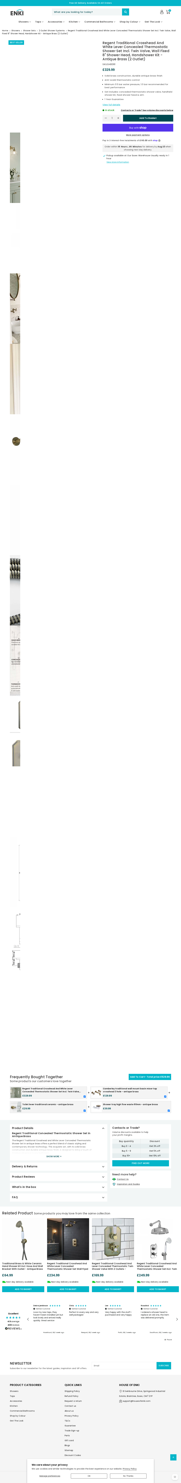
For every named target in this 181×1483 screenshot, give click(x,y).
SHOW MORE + (54, 1156)
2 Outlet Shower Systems (52, 30)
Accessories (16, 1401)
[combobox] (90, 11)
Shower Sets (29, 30)
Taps (12, 1396)
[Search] (125, 11)
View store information (117, 162)
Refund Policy (71, 1396)
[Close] (117, 12)
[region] (102, 1319)
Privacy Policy (130, 1468)
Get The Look (16, 1420)
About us (69, 1410)
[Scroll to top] (173, 1457)
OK (89, 1476)
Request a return (73, 1401)
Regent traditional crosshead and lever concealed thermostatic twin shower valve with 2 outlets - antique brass (112, 1267)
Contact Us (123, 1179)
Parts (67, 1435)
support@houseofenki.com (137, 1401)
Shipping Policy (72, 1391)
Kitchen (14, 1406)
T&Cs (67, 1420)
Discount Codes (73, 1455)
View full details (111, 104)
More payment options (138, 135)
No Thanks (128, 1476)
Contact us (70, 1406)
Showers (15, 30)
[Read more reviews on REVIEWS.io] (13, 1329)
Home (5, 30)
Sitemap (69, 1450)
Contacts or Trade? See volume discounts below (147, 110)
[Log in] (162, 12)
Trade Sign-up (72, 1430)
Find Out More (140, 1163)
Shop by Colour (17, 1415)
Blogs (67, 1445)
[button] (168, 12)
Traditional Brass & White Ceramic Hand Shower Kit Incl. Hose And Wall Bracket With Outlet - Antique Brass (22, 1266)
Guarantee (70, 1425)
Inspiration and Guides (128, 1184)
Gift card (69, 1440)
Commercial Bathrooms (22, 1410)
